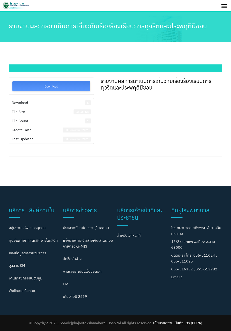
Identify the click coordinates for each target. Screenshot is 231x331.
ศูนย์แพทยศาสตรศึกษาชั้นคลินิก (33, 240)
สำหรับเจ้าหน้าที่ (129, 235)
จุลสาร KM (17, 265)
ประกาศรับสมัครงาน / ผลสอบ (86, 227)
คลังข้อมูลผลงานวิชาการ (27, 253)
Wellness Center (22, 290)
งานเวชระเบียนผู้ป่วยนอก (82, 271)
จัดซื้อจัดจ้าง (72, 258)
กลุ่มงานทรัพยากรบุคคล (27, 227)
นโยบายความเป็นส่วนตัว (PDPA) (177, 323)
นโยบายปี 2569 (75, 296)
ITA (65, 283)
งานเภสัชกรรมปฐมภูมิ (25, 278)
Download (51, 86)
